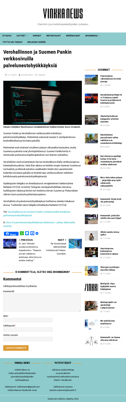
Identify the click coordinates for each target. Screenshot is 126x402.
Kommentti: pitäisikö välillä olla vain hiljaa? (110, 217)
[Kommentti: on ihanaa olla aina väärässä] (91, 341)
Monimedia (91, 36)
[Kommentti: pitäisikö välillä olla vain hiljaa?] (91, 219)
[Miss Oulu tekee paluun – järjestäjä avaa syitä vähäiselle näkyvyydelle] (91, 181)
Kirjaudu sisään (36, 42)
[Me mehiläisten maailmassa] (91, 324)
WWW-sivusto (10, 335)
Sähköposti (9, 325)
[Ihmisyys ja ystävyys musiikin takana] (91, 271)
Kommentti (8, 291)
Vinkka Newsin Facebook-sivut (22, 390)
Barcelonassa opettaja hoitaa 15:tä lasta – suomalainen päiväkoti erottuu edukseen (111, 160)
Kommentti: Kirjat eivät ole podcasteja (110, 200)
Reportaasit (53, 36)
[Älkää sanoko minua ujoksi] (91, 236)
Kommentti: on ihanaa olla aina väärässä (110, 338)
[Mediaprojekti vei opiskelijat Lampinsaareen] (91, 306)
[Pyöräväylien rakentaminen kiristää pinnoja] (91, 80)
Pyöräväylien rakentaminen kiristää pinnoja (110, 79)
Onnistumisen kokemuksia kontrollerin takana (109, 251)
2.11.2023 (12, 75)
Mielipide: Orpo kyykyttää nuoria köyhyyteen (108, 286)
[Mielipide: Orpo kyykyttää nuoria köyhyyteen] (91, 287)
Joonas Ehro (27, 75)
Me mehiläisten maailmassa (107, 322)
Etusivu (6, 36)
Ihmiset (37, 36)
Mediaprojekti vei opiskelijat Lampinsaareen (108, 305)
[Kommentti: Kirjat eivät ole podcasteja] (91, 203)
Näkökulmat (73, 36)
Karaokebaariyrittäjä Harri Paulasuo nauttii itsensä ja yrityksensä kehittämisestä (111, 99)
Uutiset (21, 36)
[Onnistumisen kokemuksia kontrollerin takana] (91, 252)
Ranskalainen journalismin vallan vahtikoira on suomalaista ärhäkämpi (111, 139)
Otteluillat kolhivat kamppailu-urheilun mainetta (109, 119)
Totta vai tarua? (12, 42)
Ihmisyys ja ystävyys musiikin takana (109, 268)
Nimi (5, 316)
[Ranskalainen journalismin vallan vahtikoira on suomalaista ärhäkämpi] (91, 138)
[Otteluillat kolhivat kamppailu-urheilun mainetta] (91, 120)
